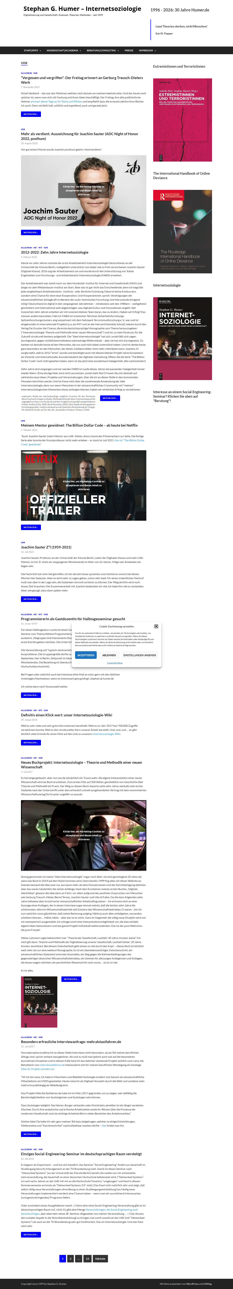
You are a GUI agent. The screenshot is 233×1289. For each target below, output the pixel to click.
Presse (129, 50)
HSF (35, 247)
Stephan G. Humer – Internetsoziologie (82, 8)
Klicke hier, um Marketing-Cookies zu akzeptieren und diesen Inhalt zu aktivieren (83, 190)
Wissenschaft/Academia (62, 50)
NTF (40, 247)
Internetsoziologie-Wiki (106, 733)
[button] (156, 626)
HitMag (207, 1283)
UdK (35, 73)
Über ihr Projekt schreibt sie (37, 1069)
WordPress (192, 1283)
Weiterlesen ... (29, 113)
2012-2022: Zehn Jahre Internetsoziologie (54, 252)
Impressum (146, 50)
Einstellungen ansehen (139, 655)
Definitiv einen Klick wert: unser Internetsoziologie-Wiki (66, 715)
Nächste (100, 1258)
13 (87, 1258)
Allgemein (26, 73)
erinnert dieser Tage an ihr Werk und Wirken (56, 101)
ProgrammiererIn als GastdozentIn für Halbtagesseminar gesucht (73, 619)
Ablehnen (109, 655)
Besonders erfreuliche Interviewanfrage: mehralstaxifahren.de (71, 1041)
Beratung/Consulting (101, 50)
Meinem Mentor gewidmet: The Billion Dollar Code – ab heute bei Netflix (79, 425)
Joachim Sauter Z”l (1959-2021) (46, 547)
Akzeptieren (85, 655)
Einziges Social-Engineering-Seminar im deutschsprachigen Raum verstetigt (81, 1154)
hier (104, 1125)
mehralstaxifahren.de (52, 1064)
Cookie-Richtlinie (115, 663)
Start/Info (31, 50)
